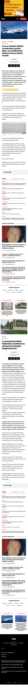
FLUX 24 (15, 59)
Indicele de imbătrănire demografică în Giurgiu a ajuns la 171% (13, 261)
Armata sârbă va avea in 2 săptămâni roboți (12, 188)
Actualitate (5, 201)
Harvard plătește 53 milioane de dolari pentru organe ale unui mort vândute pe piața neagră (13, 218)
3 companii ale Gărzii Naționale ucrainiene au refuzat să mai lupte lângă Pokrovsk (21, 312)
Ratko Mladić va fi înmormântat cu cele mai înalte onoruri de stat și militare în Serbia (14, 246)
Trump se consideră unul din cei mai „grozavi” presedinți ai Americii (12, 254)
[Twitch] (15, 682)
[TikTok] (12, 682)
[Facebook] (9, 65)
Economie (10, 41)
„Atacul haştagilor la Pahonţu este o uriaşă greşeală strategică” (12, 209)
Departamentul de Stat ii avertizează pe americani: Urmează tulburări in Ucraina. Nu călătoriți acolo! (14, 184)
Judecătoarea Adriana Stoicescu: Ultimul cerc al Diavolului (13, 204)
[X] (12, 65)
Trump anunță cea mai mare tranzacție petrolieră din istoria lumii (14, 198)
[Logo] (3, 19)
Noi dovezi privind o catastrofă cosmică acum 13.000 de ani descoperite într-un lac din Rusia (13, 278)
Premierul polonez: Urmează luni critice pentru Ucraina (13, 193)
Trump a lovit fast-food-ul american (11, 214)
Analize (4, 41)
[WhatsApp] (18, 65)
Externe (4, 181)
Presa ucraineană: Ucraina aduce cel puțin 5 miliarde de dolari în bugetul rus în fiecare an (7, 313)
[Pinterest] (15, 65)
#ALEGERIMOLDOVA (15, 178)
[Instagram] (9, 682)
